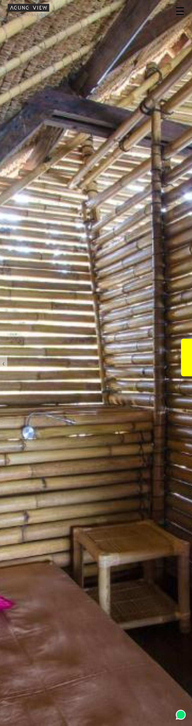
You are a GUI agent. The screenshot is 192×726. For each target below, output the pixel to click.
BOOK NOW (186, 357)
